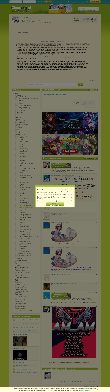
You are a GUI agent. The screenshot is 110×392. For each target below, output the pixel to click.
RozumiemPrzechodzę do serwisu (55, 204)
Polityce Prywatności (85, 390)
